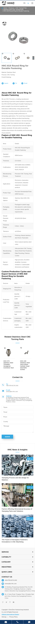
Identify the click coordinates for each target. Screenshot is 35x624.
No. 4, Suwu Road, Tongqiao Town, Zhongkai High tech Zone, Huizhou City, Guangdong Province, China (19, 596)
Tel (16, 83)
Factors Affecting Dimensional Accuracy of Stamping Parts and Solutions (17, 510)
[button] (33, 58)
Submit (7, 437)
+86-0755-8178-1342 (11, 580)
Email (25, 83)
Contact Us (7, 577)
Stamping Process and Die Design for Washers (15, 479)
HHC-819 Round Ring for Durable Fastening (16, 11)
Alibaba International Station (10, 614)
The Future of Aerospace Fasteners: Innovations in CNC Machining (15, 541)
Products (11, 8)
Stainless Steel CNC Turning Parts (13, 9)
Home (5, 8)
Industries (6, 567)
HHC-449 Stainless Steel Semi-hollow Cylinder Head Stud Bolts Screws (25, 365)
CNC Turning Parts (21, 8)
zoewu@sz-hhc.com (10, 583)
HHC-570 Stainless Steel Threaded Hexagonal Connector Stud (8, 364)
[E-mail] (6, 622)
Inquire (6, 83)
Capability (6, 557)
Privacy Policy (13, 617)
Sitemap (4, 617)
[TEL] (17, 622)
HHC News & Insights (17, 450)
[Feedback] (29, 622)
